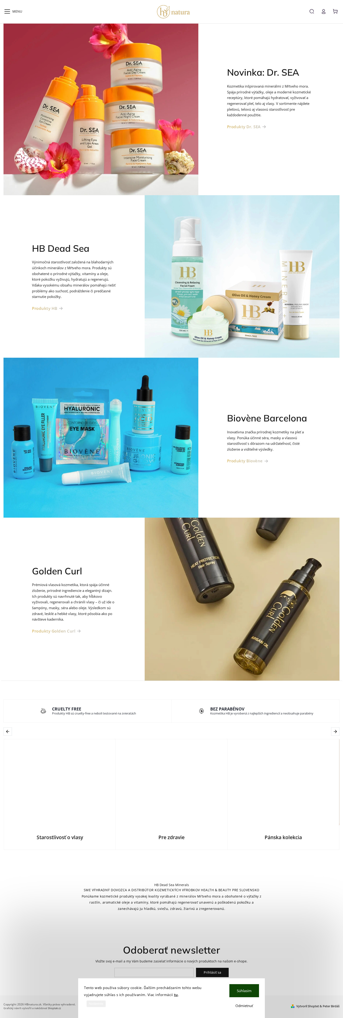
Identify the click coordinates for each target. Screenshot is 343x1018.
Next (336, 731)
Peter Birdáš (331, 1006)
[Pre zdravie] (171, 782)
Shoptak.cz (54, 1008)
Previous (8, 731)
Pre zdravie (171, 837)
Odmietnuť (244, 1005)
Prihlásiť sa (212, 972)
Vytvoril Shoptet (307, 1006)
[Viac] (7, 11)
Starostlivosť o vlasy (60, 837)
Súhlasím (244, 990)
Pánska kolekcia (283, 837)
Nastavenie (96, 1003)
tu (176, 994)
